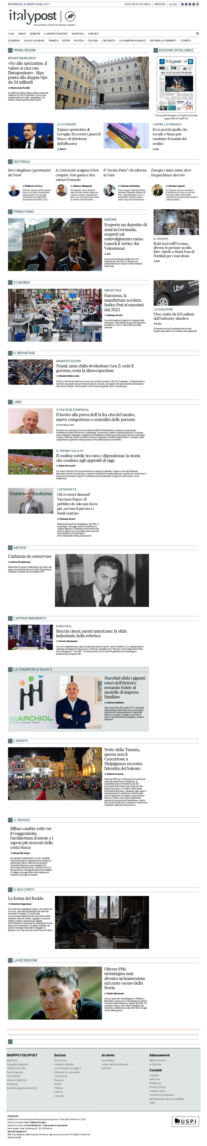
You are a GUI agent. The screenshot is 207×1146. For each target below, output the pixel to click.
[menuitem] (13, 33)
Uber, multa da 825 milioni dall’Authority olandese (174, 316)
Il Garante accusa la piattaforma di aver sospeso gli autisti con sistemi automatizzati (175, 330)
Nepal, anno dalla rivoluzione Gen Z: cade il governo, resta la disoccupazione (95, 368)
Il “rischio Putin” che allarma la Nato (125, 172)
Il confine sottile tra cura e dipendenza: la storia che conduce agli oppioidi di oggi (98, 458)
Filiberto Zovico (33, 186)
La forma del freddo (26, 898)
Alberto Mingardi (82, 186)
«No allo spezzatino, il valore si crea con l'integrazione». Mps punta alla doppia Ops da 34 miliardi (28, 73)
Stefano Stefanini (130, 186)
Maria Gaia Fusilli (20, 88)
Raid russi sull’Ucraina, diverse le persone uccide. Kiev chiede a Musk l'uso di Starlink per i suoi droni (174, 249)
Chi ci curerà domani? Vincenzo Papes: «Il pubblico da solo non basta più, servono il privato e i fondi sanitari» (77, 503)
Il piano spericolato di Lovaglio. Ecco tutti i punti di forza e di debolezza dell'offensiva (79, 136)
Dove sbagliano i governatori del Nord (29, 172)
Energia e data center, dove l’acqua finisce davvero (171, 172)
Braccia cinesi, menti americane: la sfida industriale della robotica (91, 633)
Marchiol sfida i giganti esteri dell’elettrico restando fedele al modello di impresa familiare (124, 687)
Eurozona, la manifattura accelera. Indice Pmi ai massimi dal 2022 (124, 302)
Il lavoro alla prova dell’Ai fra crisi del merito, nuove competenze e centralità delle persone (95, 417)
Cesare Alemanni (68, 641)
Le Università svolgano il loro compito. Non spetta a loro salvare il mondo (77, 175)
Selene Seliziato (115, 702)
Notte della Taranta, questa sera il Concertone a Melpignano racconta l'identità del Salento (123, 759)
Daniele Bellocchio (69, 376)
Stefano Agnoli (176, 186)
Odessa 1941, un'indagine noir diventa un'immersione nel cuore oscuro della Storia (124, 978)
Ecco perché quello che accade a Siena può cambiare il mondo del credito (170, 136)
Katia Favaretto (67, 466)
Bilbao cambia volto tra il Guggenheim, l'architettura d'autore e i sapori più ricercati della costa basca (31, 838)
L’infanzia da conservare (30, 556)
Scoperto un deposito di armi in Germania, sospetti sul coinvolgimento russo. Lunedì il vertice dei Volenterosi (125, 236)
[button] (174, 4)
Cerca (197, 33)
